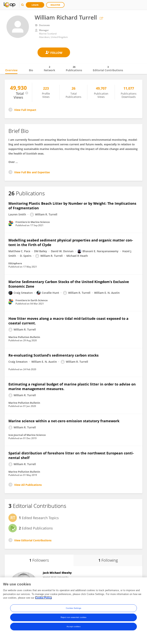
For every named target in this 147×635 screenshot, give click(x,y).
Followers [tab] (39, 560)
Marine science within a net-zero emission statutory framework (63, 421)
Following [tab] (108, 560)
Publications (74, 68)
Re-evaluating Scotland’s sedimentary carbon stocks (53, 355)
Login (35, 4)
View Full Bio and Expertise (32, 172)
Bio (31, 70)
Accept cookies (73, 626)
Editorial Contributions (108, 68)
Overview (11, 70)
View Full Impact (25, 110)
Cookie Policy (43, 597)
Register (55, 4)
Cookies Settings (73, 608)
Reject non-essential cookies (74, 617)
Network (49, 68)
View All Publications (28, 485)
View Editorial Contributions (32, 540)
